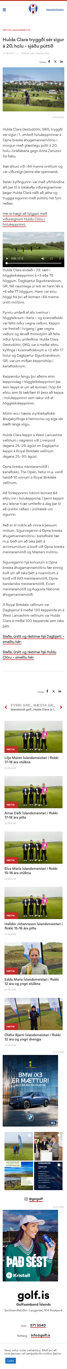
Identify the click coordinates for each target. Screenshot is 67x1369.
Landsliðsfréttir (20, 30)
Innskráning (55, 9)
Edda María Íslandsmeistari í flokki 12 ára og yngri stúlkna (31, 981)
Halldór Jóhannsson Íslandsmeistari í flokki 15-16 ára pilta (33, 926)
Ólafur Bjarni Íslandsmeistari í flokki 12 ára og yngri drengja (32, 1037)
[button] (18, 1146)
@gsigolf (36, 1199)
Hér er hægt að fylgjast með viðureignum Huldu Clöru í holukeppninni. (25, 218)
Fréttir (7, 30)
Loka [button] (11, 1360)
